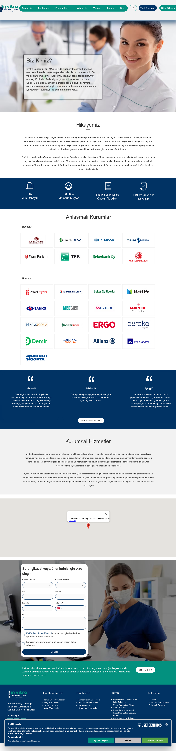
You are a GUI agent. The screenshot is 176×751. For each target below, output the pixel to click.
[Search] (133, 8)
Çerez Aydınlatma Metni (123, 705)
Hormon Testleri (51, 705)
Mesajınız (26, 614)
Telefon (59, 603)
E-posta (26, 603)
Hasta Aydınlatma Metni (123, 710)
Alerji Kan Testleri (51, 702)
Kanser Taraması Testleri (89, 700)
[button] (62, 8)
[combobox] (37, 585)
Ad (23, 591)
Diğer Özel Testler (51, 708)
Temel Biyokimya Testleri (54, 700)
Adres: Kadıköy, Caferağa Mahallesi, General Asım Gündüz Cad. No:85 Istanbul (21, 706)
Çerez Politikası (119, 707)
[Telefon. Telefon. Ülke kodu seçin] (59, 608)
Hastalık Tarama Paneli (88, 702)
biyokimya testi (94, 668)
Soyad (58, 591)
